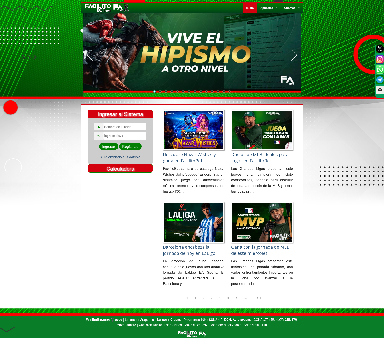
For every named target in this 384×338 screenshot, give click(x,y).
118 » (257, 297)
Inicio (250, 8)
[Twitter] (380, 48)
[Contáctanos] (380, 90)
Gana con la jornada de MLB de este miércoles (260, 250)
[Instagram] (380, 59)
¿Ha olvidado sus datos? (120, 156)
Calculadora (120, 168)
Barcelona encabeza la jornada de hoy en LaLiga (189, 250)
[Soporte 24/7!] (380, 79)
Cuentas (289, 8)
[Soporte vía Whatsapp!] (380, 69)
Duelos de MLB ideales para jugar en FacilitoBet (260, 157)
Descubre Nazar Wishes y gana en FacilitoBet (189, 157)
